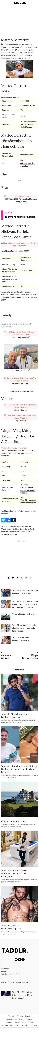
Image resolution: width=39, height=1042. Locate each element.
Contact (5, 974)
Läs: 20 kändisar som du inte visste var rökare (27, 490)
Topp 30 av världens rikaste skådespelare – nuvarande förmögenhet (24, 628)
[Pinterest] (21, 577)
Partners (4, 969)
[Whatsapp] (26, 577)
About (3, 971)
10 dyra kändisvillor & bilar (23, 614)
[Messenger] (13, 577)
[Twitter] (17, 577)
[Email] (30, 577)
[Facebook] (8, 577)
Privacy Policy (14, 974)
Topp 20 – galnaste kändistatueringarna (28, 501)
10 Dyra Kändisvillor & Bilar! (20, 216)
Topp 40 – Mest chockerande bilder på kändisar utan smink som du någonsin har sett (25, 604)
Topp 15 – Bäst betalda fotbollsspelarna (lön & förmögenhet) (22, 995)
